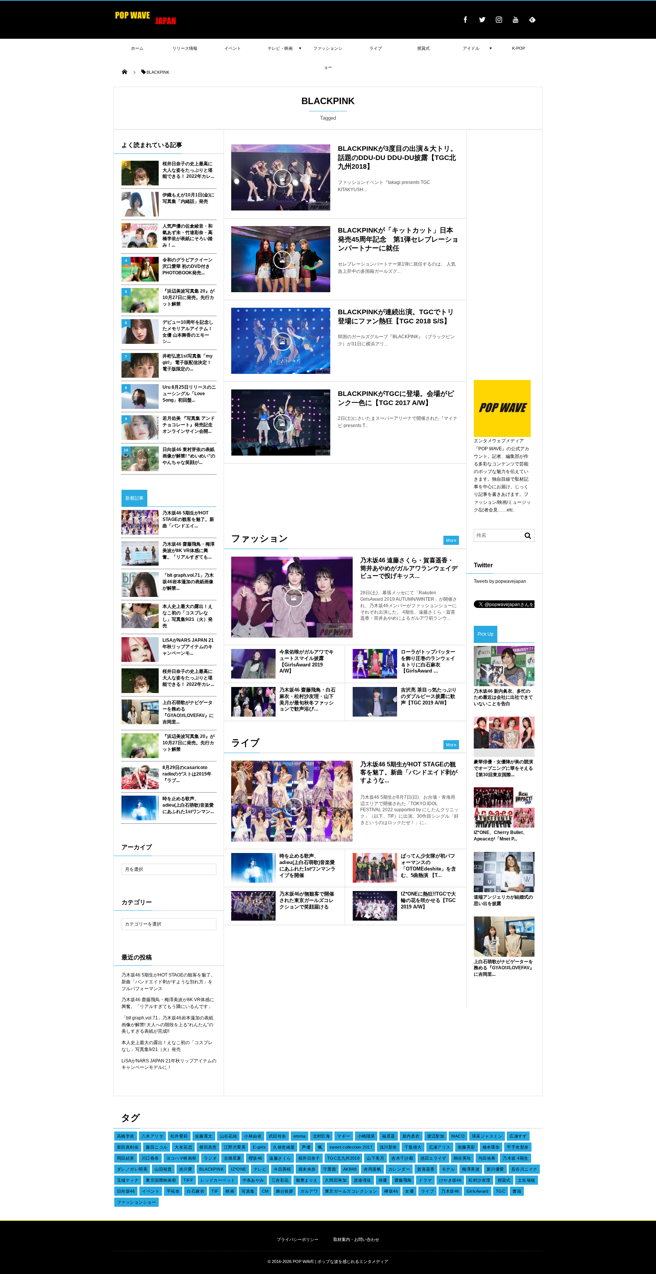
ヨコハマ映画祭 (181, 1158)
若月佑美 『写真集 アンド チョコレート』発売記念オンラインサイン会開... (188, 425)
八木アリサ (152, 1136)
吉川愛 (185, 1169)
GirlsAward (478, 1191)
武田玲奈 (277, 1136)
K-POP (518, 48)
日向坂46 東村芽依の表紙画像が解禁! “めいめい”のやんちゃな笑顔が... (188, 456)
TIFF (188, 1180)
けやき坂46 (450, 1180)
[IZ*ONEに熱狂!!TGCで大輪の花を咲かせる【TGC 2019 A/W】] (375, 906)
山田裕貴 (163, 1169)
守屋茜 (329, 1169)
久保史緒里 (284, 1147)
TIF (214, 1191)
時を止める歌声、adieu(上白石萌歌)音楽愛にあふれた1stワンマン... (188, 805)
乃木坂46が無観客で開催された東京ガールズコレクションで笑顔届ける (306, 900)
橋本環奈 (491, 1147)
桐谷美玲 (462, 1158)
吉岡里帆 (372, 1169)
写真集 (247, 1191)
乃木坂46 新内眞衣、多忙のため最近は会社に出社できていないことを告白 (503, 697)
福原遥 (388, 1136)
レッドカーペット (217, 1180)
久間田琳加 (336, 1180)
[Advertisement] (345, 494)
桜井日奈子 (309, 1158)
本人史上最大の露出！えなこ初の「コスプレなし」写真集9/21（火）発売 (187, 616)
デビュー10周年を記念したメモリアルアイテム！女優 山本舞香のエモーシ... (187, 332)
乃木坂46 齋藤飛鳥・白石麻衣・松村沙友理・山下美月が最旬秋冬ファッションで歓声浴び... (307, 699)
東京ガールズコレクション (351, 1191)
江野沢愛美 (235, 1147)
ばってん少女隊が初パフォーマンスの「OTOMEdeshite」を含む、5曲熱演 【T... (428, 865)
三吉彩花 (280, 1180)
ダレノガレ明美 (132, 1169)
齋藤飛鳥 (403, 1180)
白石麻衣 (195, 1191)
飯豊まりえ (307, 1180)
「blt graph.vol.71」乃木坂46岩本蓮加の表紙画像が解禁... (188, 582)
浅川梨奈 (388, 1147)
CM (265, 1191)
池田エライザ (433, 1158)
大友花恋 (183, 1147)
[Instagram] (498, 19)
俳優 (382, 1180)
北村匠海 (321, 1136)
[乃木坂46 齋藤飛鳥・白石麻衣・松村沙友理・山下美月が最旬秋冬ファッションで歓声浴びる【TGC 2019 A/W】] (253, 702)
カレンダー (399, 1169)
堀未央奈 (307, 1169)
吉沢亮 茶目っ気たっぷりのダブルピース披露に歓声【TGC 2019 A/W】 (429, 696)
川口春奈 (150, 1158)
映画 (230, 1191)
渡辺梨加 (436, 1136)
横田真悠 (208, 1147)
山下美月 (375, 1158)
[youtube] (515, 19)
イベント (150, 1191)
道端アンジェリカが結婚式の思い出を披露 (503, 900)
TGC (500, 1191)
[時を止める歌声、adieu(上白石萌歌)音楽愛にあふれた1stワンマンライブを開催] (253, 868)
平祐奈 (173, 1191)
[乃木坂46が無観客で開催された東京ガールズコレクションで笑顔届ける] (253, 906)
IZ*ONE (238, 1169)
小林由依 (253, 1136)
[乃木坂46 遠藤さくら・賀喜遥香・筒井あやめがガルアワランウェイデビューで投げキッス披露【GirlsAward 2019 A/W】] (292, 597)
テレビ (260, 1169)
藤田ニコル (156, 1147)
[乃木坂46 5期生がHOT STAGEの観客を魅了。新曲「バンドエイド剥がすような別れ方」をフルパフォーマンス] (292, 806)
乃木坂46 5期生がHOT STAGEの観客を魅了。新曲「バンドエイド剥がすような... (408, 772)
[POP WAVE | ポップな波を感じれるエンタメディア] (146, 25)
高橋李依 (125, 1136)
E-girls (259, 1147)
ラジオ (210, 1158)
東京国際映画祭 (161, 1180)
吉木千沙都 (402, 1158)
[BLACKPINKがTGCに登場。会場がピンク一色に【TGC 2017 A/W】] (280, 422)
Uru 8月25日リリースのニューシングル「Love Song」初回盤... (189, 394)
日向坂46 (126, 1191)
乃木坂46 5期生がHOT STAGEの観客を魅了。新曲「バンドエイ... (188, 519)
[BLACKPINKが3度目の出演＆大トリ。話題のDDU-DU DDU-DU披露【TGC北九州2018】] (280, 177)
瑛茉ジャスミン (487, 1136)
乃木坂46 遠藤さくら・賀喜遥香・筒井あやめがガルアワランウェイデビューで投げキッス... (408, 568)
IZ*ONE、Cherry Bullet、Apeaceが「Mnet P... (500, 836)
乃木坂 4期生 (515, 1158)
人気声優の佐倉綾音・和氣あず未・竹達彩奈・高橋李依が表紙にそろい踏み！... (187, 235)
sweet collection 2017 (351, 1147)
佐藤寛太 (204, 1136)
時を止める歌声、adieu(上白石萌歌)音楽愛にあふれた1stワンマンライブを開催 (307, 865)
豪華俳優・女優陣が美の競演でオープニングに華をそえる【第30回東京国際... (503, 768)
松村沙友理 (479, 1180)
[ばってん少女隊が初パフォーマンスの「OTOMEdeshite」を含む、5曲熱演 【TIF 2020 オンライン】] (375, 868)
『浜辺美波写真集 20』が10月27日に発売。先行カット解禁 (188, 297)
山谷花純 (228, 1136)
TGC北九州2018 (343, 1158)
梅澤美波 (470, 1169)
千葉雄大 (413, 1147)
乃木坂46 (450, 1191)
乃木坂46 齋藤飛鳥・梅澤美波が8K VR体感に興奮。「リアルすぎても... (188, 550)
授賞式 (504, 1180)
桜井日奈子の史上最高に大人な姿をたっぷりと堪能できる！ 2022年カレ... (188, 170)
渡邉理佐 (362, 1180)
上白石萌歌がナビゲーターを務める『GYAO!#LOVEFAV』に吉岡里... (188, 712)
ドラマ (425, 1180)
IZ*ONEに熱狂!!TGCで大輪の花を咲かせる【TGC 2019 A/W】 (428, 900)
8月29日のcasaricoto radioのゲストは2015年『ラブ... (186, 774)
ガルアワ (309, 1191)
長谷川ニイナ (524, 1169)
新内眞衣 (411, 1136)
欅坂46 (391, 1191)
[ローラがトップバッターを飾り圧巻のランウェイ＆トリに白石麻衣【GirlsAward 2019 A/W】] (375, 664)
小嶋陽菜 (366, 1136)
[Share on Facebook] (465, 19)
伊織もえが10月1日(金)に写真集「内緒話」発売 (188, 198)
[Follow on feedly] (532, 19)
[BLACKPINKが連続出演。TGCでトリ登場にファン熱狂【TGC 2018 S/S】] (280, 341)
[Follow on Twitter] (482, 19)
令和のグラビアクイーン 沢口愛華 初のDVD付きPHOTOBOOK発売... (187, 266)
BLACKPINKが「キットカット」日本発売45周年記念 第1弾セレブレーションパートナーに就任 (398, 239)
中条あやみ (253, 1180)
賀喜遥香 (426, 1169)
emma (299, 1136)
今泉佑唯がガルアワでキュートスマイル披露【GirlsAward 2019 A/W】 (306, 661)
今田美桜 (282, 1169)
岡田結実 (125, 1158)
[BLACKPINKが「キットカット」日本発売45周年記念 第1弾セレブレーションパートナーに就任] (280, 259)
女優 (409, 1191)
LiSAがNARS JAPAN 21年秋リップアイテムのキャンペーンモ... (188, 647)
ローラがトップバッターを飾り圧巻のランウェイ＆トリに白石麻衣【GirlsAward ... (428, 661)
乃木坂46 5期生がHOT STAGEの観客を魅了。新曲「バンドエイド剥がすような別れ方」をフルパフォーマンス (168, 981)
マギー (343, 1136)
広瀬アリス (440, 1147)
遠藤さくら (280, 1158)
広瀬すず (518, 1136)
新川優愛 (495, 1169)
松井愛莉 (179, 1136)
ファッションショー (136, 1202)
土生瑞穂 (526, 1180)
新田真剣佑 (128, 1147)
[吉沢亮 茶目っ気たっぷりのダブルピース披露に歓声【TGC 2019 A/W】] (375, 702)
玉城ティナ (128, 1180)
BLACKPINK (211, 1169)
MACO (458, 1136)
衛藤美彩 (466, 1147)
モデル (448, 1169)
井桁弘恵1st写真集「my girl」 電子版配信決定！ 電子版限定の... (187, 362)
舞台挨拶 (284, 1191)
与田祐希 (487, 1158)
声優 (306, 1147)
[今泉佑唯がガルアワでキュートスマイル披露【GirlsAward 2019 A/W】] (253, 664)
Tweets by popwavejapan (500, 581)
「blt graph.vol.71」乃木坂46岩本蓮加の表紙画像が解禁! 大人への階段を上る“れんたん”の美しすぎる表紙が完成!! (167, 1024)
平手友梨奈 (517, 1147)
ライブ (427, 1191)
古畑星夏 (232, 1158)
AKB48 (349, 1169)
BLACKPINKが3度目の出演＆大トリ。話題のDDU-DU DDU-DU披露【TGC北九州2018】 (397, 157)
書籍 (516, 1191)
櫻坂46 (255, 1158)
